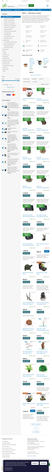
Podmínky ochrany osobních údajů (9, 444)
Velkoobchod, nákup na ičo (7, 451)
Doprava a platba (5, 446)
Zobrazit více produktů (35, 75)
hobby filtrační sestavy (8, 45)
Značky (4, 71)
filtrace (4, 51)
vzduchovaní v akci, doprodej (10, 25)
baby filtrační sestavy (8, 47)
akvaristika (5, 67)
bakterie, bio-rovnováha (8, 60)
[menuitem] (7, 10)
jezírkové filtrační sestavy (9, 44)
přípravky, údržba (6, 62)
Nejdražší (41, 79)
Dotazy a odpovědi (6, 455)
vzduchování (5, 56)
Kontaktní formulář (6, 456)
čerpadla (4, 53)
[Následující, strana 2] (36, 428)
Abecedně (35, 81)
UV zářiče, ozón (6, 54)
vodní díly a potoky (8, 38)
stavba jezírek (6, 49)
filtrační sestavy (6, 40)
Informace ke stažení (31, 456)
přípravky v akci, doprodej (9, 24)
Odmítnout (35, 463)
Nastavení (8, 469)
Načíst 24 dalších (36, 424)
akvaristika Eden (7, 35)
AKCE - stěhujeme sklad (7, 16)
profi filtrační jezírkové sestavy (10, 42)
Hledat (31, 5)
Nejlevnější (34, 79)
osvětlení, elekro (6, 58)
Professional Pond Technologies (8, 453)
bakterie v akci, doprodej (9, 22)
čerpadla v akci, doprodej (9, 18)
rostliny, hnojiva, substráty (8, 65)
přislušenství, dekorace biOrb (10, 31)
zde (25, 465)
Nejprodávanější (26, 81)
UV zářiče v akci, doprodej (9, 27)
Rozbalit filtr (10, 87)
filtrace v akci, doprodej (9, 20)
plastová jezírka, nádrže (9, 36)
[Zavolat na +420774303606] (4, 1)
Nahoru (36, 431)
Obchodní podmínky (6, 443)
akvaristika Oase (7, 33)
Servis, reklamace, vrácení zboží (8, 450)
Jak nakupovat (25, 1)
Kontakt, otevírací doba (7, 448)
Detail (46, 251)
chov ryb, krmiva (6, 63)
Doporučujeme (26, 79)
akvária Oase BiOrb (8, 29)
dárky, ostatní (5, 69)
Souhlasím (43, 463)
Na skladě (7, 84)
